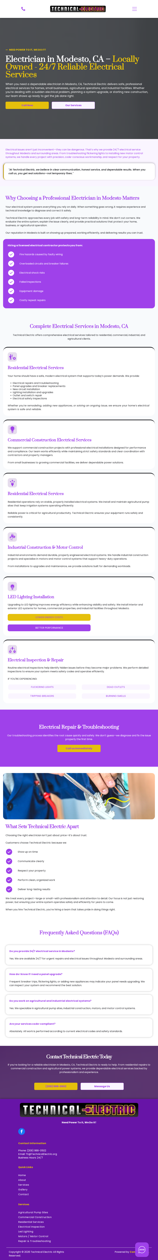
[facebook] (21, 1132)
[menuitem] (79, 1175)
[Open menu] (134, 9)
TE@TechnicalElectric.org (41, 1154)
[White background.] (23, 10)
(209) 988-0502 (36, 1150)
